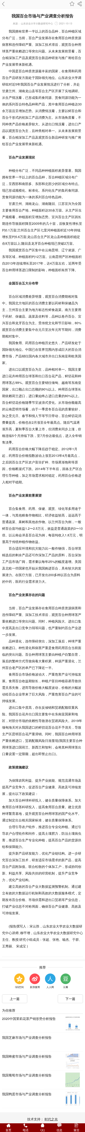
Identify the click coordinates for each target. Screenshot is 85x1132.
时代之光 (51, 1119)
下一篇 (70, 998)
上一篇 (15, 998)
